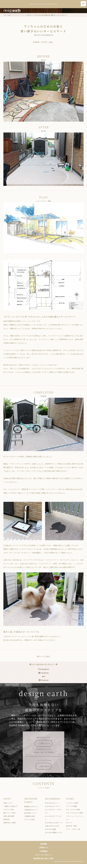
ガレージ (69, 823)
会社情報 (43, 844)
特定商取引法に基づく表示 (43, 858)
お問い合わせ (45, 766)
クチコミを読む (29, 819)
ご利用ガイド (43, 847)
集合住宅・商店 (71, 826)
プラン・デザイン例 (73, 829)
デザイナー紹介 (8, 810)
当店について (8, 803)
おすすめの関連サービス (53, 832)
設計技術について (30, 813)
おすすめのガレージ (52, 803)
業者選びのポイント (31, 806)
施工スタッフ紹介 (9, 813)
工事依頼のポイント (31, 810)
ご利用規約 (43, 851)
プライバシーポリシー (43, 855)
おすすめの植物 (50, 829)
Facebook (45, 673)
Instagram (44, 669)
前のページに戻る (43, 656)
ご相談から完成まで (10, 806)
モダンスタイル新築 (73, 810)
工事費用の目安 (29, 816)
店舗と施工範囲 (8, 816)
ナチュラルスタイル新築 (74, 813)
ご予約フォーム (45, 743)
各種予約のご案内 (9, 823)
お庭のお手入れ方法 (52, 826)
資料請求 (6, 819)
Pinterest (45, 680)
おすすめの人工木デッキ (53, 823)
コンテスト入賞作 (72, 803)
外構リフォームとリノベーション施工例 (19, 15)
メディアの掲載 (71, 806)
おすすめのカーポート (53, 806)
